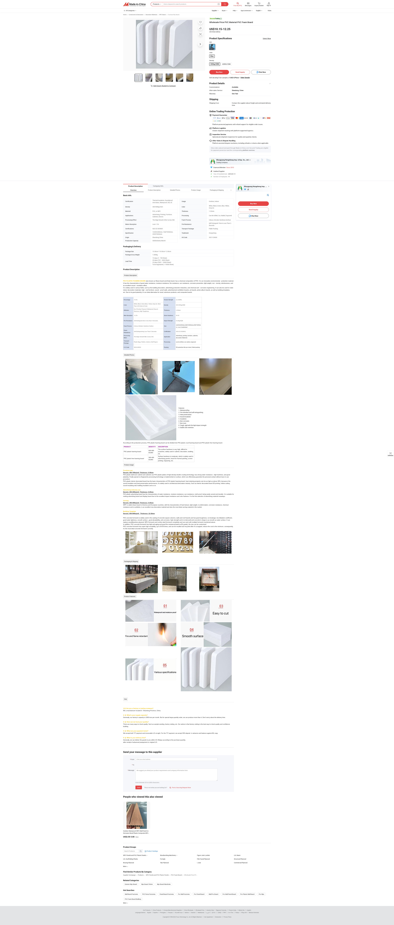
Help (234, 10)
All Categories (130, 10)
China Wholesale (188, 910)
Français (170, 912)
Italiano (187, 912)
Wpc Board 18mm (147, 884)
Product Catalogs (152, 851)
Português (163, 912)
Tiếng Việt (244, 912)
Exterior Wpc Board (131, 884)
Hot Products (146, 910)
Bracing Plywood (128, 863)
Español (155, 912)
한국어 (213, 912)
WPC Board (162, 14)
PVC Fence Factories (148, 894)
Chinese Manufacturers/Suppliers (172, 910)
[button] (227, 190)
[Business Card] (268, 195)
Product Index (232, 910)
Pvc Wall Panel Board (229, 894)
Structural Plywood (240, 859)
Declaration (218, 917)
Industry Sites (210, 910)
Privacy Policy (227, 917)
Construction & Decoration (136, 14)
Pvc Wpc (261, 894)
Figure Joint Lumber (203, 855)
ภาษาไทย (230, 912)
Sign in (269, 5)
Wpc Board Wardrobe (164, 884)
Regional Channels (221, 910)
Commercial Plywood (240, 863)
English (149, 912)
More (125, 903)
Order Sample (245, 78)
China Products (157, 910)
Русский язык (179, 912)
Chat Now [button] (262, 72)
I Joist (199, 863)
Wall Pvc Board (213, 894)
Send (138, 787)
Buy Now (219, 72)
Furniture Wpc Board (173, 14)
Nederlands (201, 912)
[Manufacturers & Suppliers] (134, 4)
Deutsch (193, 912)
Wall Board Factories (131, 894)
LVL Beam (237, 855)
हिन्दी (224, 912)
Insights (249, 910)
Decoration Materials (151, 14)
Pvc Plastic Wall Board (247, 894)
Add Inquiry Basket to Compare (164, 86)
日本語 (219, 912)
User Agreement (208, 917)
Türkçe (237, 912)
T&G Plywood (164, 863)
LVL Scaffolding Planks (130, 859)
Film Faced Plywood (203, 859)
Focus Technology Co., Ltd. (183, 917)
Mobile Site (241, 910)
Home (125, 14)
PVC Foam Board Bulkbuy (133, 899)
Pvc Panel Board (199, 894)
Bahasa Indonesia (254, 912)
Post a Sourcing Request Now (180, 787)
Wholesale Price (199, 910)
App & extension (246, 10)
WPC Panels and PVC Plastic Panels (134, 855)
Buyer (224, 10)
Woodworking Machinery (168, 855)
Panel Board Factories (167, 894)
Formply (162, 859)
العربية (208, 912)
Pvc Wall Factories (184, 894)
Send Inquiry (240, 72)
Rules (269, 10)
